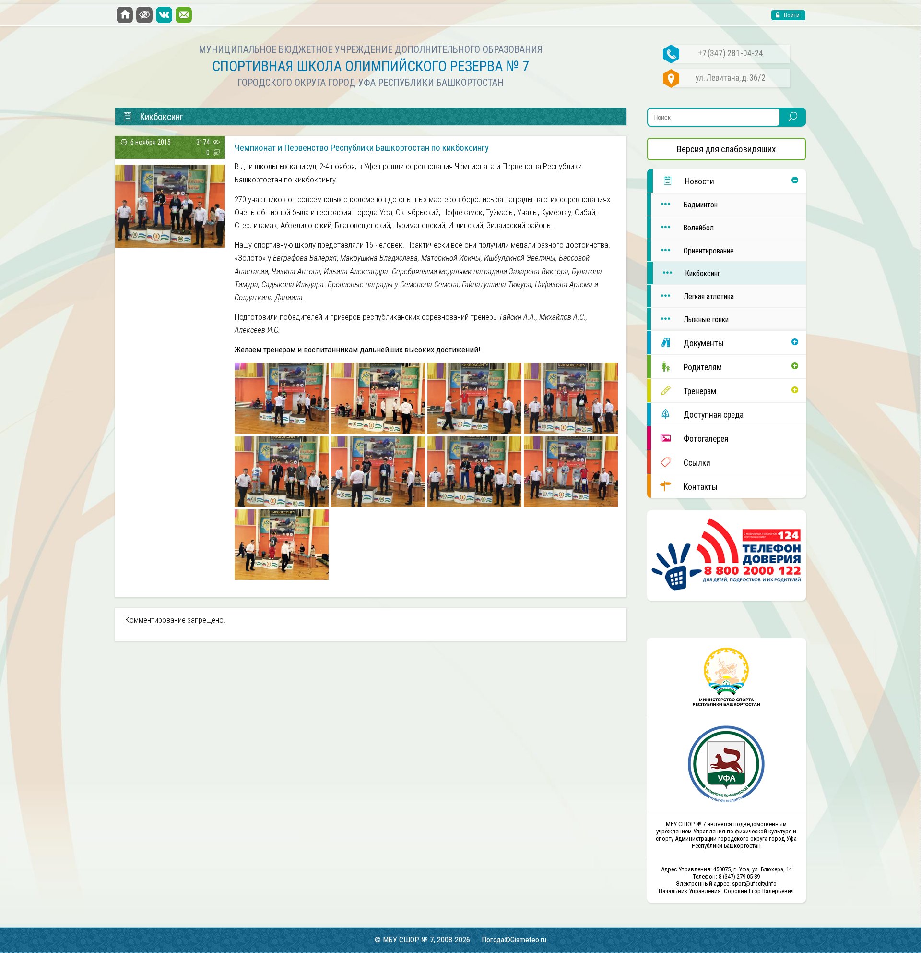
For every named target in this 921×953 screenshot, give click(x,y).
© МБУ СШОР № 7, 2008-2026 (422, 939)
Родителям (703, 367)
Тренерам (700, 391)
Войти (791, 15)
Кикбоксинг (702, 273)
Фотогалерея (706, 439)
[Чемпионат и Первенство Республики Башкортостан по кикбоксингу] (170, 244)
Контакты (701, 487)
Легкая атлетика (709, 296)
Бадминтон (701, 204)
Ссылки (697, 463)
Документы (704, 343)
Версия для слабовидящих (726, 149)
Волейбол (699, 227)
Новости (699, 181)
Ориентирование (709, 250)
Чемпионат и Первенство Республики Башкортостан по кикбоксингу (362, 147)
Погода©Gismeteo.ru (514, 939)
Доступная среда (714, 415)
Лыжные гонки (706, 319)
